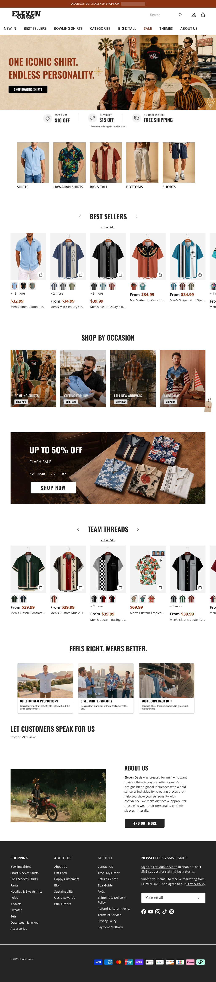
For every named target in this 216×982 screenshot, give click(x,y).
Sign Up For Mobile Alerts (159, 867)
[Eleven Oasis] (26, 15)
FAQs (101, 891)
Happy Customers (66, 879)
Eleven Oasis (25, 958)
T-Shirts (16, 904)
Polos (14, 898)
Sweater (16, 910)
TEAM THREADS (108, 529)
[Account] (192, 14)
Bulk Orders (62, 904)
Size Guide (105, 885)
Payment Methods (110, 927)
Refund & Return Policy (114, 909)
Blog (57, 885)
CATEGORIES (100, 28)
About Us (60, 867)
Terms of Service (109, 915)
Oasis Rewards (64, 898)
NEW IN (10, 28)
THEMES (166, 28)
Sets (13, 916)
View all (108, 227)
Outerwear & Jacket (24, 922)
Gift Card (60, 873)
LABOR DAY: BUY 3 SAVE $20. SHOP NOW (95, 3)
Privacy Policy (107, 921)
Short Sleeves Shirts (25, 873)
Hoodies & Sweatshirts (26, 891)
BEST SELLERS (35, 28)
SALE (148, 28)
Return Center (108, 879)
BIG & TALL (127, 28)
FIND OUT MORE (144, 823)
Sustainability (63, 891)
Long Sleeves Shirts (24, 879)
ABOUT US (188, 28)
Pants (14, 885)
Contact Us (105, 867)
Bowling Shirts (21, 867)
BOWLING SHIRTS (68, 28)
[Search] (180, 15)
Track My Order (109, 873)
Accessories (19, 929)
